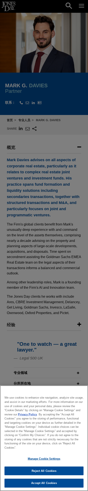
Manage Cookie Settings (44, 458)
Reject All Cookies (44, 470)
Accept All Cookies (44, 483)
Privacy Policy (27, 414)
